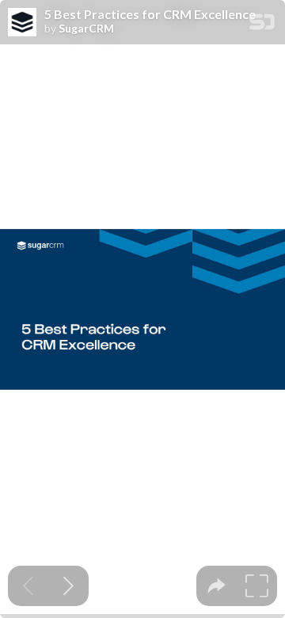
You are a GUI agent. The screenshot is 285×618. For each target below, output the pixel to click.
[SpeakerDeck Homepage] (262, 24)
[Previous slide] (28, 586)
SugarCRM (86, 28)
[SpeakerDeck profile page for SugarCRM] (22, 23)
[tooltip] (216, 586)
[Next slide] (68, 586)
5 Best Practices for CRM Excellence (150, 14)
